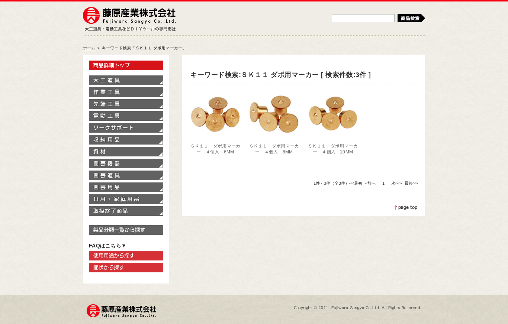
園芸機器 (126, 163)
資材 (126, 151)
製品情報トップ (126, 65)
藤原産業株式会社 (129, 16)
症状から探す (126, 267)
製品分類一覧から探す (126, 230)
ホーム (89, 48)
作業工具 (126, 92)
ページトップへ (406, 207)
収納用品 (126, 140)
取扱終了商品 (126, 211)
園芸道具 (126, 175)
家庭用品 (126, 199)
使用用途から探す (126, 255)
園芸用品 (126, 187)
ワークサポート (126, 128)
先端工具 (126, 104)
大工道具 (126, 80)
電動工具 (126, 116)
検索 (411, 18)
